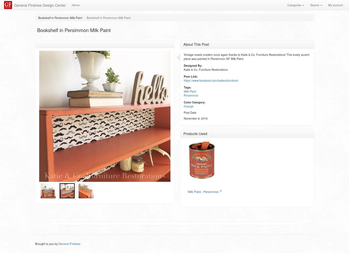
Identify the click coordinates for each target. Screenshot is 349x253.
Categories (294, 5)
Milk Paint (190, 91)
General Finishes (69, 244)
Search (315, 5)
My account (335, 5)
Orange (188, 106)
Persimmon (191, 95)
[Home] (8, 5)
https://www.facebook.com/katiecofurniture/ (211, 80)
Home (76, 5)
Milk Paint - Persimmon (203, 191)
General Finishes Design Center (40, 5)
